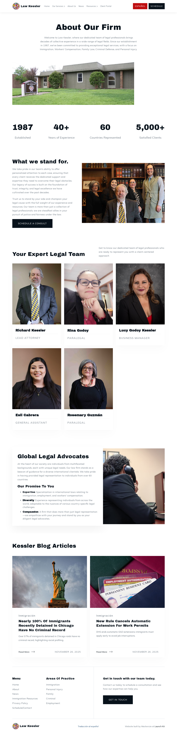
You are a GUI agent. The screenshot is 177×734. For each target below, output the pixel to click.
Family (50, 693)
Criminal (50, 698)
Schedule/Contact (22, 707)
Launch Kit (160, 726)
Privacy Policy (20, 703)
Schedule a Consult (32, 223)
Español (140, 6)
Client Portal (105, 6)
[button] (58, 6)
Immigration (53, 684)
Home (47, 6)
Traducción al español (88, 726)
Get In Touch (118, 699)
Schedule (157, 6)
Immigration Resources (25, 698)
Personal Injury (54, 689)
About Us (72, 6)
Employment (53, 703)
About (15, 689)
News (81, 6)
